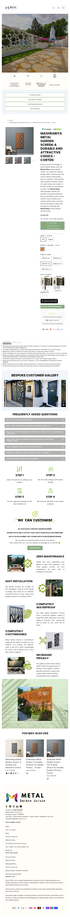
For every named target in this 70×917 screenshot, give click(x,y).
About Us (8, 850)
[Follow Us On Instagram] (14, 806)
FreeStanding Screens (35, 104)
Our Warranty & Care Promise (15, 843)
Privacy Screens (34, 95)
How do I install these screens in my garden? (27, 453)
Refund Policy (10, 860)
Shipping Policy (10, 864)
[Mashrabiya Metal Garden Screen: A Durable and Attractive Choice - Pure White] (18, 773)
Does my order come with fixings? (22, 459)
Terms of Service (11, 836)
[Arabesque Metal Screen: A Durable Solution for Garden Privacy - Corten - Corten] (27, 773)
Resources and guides (13, 874)
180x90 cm (46, 264)
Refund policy (10, 840)
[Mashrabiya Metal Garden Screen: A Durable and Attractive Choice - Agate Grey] (9, 773)
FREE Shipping (58, 219)
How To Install (10, 830)
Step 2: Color (50, 245)
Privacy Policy (10, 857)
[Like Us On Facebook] (6, 806)
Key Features (7, 342)
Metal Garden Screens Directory (16, 870)
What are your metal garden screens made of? (28, 426)
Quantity (44, 292)
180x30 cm (46, 258)
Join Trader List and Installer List (17, 847)
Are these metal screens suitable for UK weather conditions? (29, 440)
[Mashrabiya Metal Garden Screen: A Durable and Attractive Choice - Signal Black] (6, 773)
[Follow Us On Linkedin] (17, 806)
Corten (42, 249)
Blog (7, 833)
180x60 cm (57, 258)
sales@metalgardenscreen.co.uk (15, 818)
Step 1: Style (46, 236)
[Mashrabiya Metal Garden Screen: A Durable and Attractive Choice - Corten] (13, 773)
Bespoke (14, 342)
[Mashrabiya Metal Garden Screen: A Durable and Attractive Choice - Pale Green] (15, 773)
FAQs (7, 826)
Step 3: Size (45, 254)
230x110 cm (57, 264)
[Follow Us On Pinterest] (10, 806)
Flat (43, 239)
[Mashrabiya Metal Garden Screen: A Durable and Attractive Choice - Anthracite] (11, 773)
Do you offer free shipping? (19, 420)
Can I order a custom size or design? (24, 447)
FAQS (19, 342)
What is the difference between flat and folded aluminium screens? (34, 432)
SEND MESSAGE (35, 548)
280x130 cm (46, 269)
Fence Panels (35, 109)
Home (11, 120)
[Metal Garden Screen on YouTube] (21, 806)
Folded (50, 239)
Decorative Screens (35, 99)
